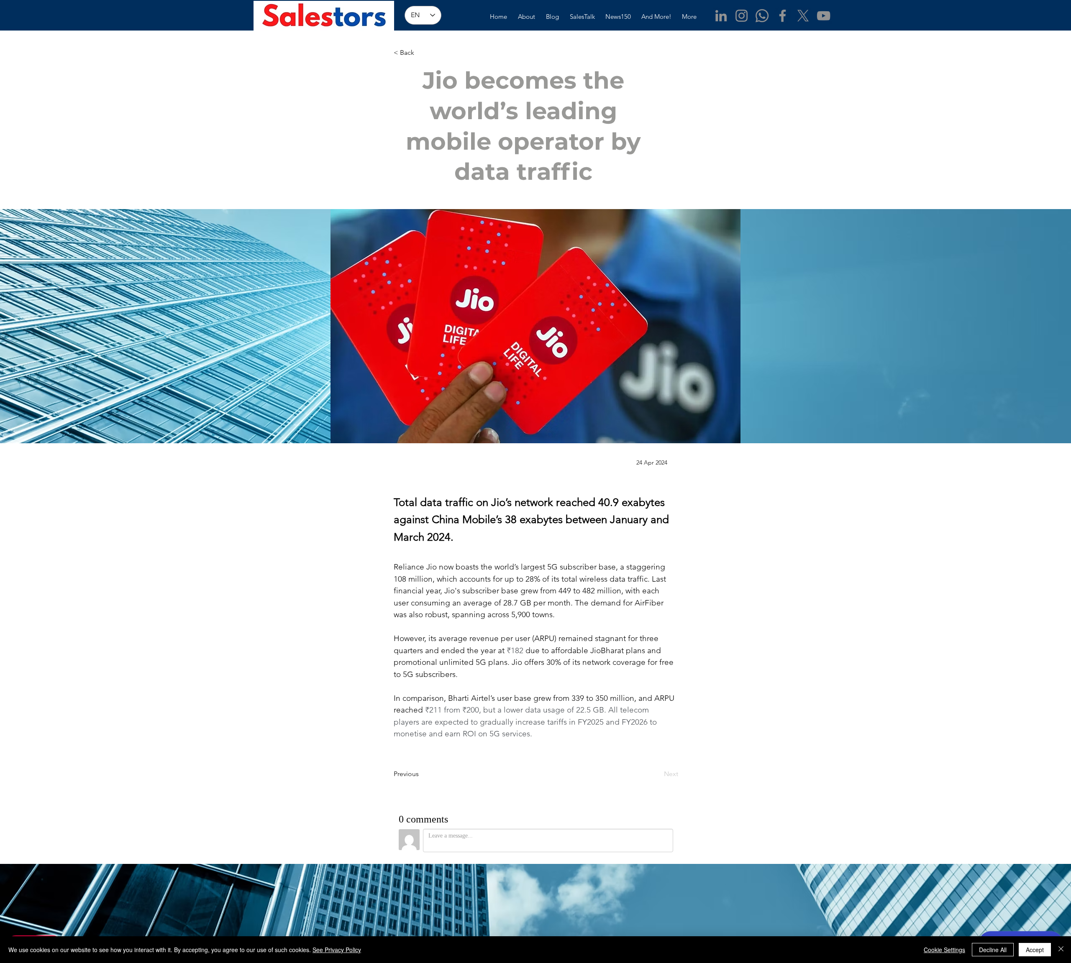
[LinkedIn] (721, 16)
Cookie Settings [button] (944, 949)
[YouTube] (823, 16)
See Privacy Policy (337, 949)
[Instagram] (741, 16)
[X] (803, 16)
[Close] (1061, 949)
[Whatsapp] (762, 16)
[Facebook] (782, 16)
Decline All (993, 949)
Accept (1035, 949)
